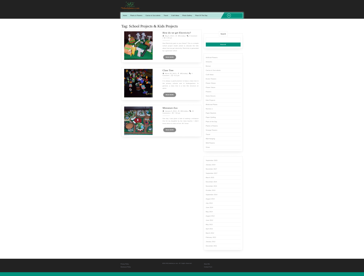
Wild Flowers (210, 143)
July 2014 (209, 203)
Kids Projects (210, 100)
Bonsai (208, 66)
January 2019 (210, 164)
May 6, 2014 (169, 36)
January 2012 (210, 241)
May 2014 (209, 211)
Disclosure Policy (126, 267)
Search (223, 34)
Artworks (209, 62)
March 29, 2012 (170, 73)
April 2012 (209, 229)
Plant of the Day (201, 15)
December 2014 (211, 182)
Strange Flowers (211, 130)
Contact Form (208, 267)
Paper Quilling (211, 117)
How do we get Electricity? (177, 32)
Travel (166, 15)
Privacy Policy (125, 264)
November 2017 (211, 169)
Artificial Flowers (212, 57)
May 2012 (209, 224)
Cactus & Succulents (153, 15)
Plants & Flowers (136, 15)
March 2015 (210, 177)
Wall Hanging (210, 138)
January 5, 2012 (170, 111)
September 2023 (211, 160)
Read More (171, 57)
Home (125, 15)
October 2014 (210, 190)
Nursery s (209, 109)
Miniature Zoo (170, 108)
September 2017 (211, 173)
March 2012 (210, 233)
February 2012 (211, 237)
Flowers (208, 91)
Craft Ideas (175, 15)
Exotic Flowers (211, 79)
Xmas (208, 147)
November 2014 (211, 186)
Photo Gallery (187, 15)
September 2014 (211, 194)
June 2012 (209, 220)
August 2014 (210, 199)
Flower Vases (210, 87)
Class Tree (168, 70)
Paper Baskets (211, 113)
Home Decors (211, 96)
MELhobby (181, 36)
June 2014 (209, 207)
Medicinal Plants (211, 104)
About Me (207, 264)
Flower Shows (211, 83)
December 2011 (211, 246)
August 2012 (210, 216)
